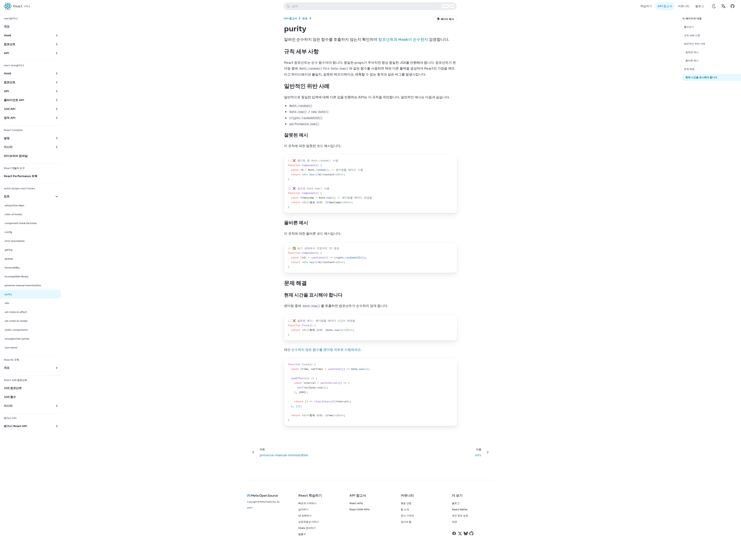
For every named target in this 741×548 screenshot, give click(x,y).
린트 (305, 18)
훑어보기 (689, 26)
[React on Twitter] (460, 533)
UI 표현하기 (305, 515)
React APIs (356, 503)
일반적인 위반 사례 (694, 43)
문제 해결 (689, 69)
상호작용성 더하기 (308, 521)
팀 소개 (405, 509)
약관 (454, 521)
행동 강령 (406, 503)
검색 (372, 6)
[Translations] (723, 6)
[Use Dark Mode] (714, 6)
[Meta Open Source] (268, 495)
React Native (459, 509)
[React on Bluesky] (466, 533)
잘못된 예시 (692, 52)
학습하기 (646, 6)
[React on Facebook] (454, 533)
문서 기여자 (407, 515)
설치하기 (303, 509)
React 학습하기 (310, 495)
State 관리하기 (307, 527)
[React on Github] (471, 533)
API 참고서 (665, 6)
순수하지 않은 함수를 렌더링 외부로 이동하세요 (326, 349)
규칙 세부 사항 (692, 35)
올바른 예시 (692, 60)
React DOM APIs (359, 509)
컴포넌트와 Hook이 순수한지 (403, 39)
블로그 (699, 6)
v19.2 (27, 6)
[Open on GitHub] (732, 6)
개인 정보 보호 (460, 515)
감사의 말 (406, 521)
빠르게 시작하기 (307, 503)
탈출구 (302, 534)
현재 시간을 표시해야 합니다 (701, 77)
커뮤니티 (683, 6)
